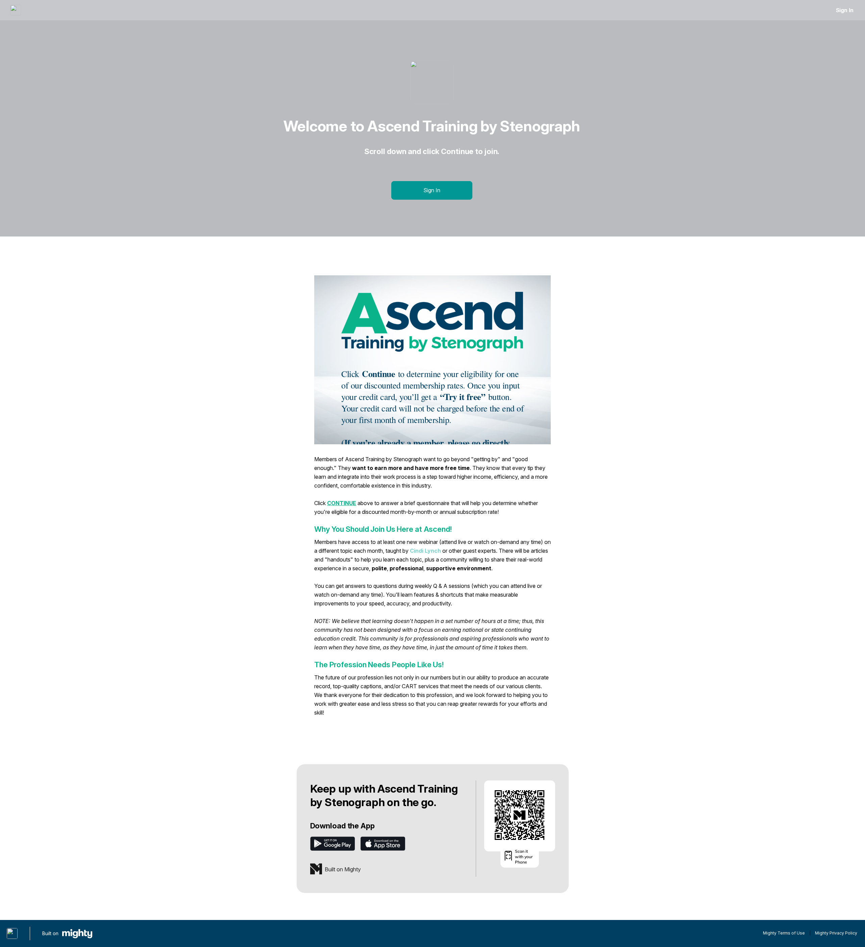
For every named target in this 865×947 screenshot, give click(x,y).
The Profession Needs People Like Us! (379, 664)
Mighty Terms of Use (784, 933)
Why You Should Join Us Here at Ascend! (383, 529)
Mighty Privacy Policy (836, 933)
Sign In (845, 10)
